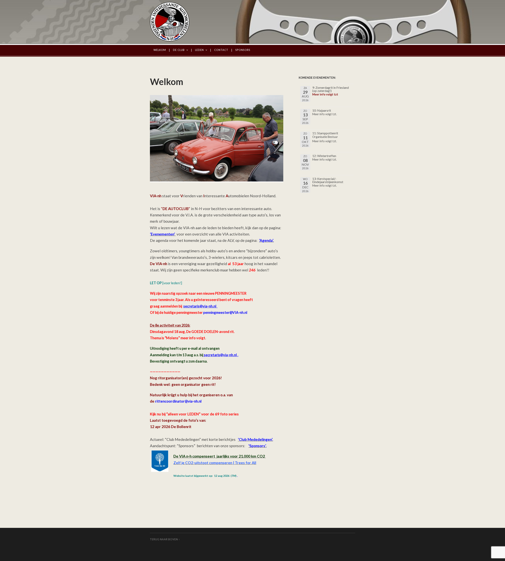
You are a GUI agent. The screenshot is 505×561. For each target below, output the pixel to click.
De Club (179, 49)
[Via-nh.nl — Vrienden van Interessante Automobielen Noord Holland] (252, 21)
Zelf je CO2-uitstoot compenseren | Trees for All (214, 462)
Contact (221, 49)
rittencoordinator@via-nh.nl (178, 401)
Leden (199, 49)
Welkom (159, 49)
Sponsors (242, 49)
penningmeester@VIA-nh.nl (225, 312)
